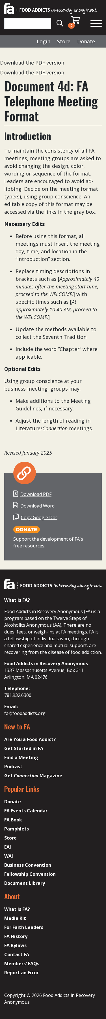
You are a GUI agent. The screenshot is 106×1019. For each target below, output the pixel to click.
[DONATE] (26, 529)
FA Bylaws (15, 945)
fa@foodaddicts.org (25, 713)
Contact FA (16, 954)
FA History (15, 936)
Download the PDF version (32, 62)
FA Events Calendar (25, 811)
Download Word (37, 506)
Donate (86, 41)
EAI (7, 847)
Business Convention (27, 865)
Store (63, 41)
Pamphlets (16, 829)
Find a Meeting (21, 757)
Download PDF (35, 494)
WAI (8, 856)
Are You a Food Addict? (30, 739)
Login (43, 41)
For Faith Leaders (23, 927)
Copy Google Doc (39, 517)
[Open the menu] (96, 24)
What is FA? (17, 909)
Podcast (13, 766)
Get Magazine (33, 775)
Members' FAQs (21, 963)
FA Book (13, 820)
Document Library (24, 883)
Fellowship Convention (30, 874)
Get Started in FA (23, 748)
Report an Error (21, 972)
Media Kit (15, 918)
